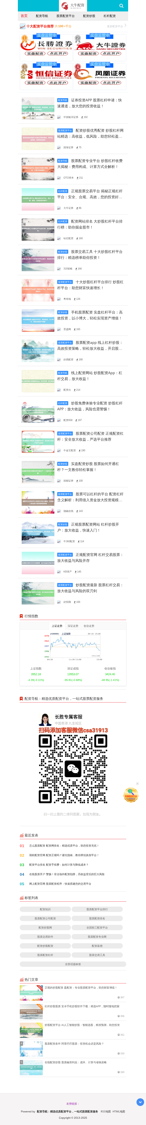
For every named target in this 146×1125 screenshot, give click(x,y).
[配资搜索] (121, 5)
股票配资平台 (65, 16)
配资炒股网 (45, 927)
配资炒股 (89, 16)
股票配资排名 (97, 918)
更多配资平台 (115, 26)
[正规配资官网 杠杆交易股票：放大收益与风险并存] (38, 563)
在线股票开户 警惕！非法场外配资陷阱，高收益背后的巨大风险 (67, 874)
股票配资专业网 (97, 936)
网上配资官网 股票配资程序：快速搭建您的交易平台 (60, 883)
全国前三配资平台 (97, 927)
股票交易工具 (97, 955)
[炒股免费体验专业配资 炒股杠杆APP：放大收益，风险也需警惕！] (38, 411)
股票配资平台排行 (97, 909)
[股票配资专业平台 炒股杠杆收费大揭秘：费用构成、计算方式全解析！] (38, 169)
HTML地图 (119, 1111)
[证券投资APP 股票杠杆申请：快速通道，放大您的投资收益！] (38, 108)
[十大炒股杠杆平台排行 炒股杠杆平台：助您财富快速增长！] (38, 290)
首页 (24, 15)
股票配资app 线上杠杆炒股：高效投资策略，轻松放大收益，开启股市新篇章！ (90, 348)
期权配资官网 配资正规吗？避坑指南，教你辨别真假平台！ (64, 855)
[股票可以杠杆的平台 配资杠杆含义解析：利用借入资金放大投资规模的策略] (38, 502)
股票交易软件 (45, 936)
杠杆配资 (110, 16)
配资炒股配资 (45, 946)
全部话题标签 (73, 964)
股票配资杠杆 (45, 955)
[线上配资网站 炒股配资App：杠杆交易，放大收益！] (38, 381)
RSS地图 (106, 1111)
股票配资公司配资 (45, 918)
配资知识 (45, 909)
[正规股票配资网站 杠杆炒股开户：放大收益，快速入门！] (38, 532)
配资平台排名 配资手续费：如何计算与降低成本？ (59, 864)
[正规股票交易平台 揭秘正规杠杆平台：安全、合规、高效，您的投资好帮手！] (38, 199)
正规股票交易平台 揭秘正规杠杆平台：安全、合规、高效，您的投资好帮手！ (90, 196)
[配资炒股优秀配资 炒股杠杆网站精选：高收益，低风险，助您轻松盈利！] (38, 138)
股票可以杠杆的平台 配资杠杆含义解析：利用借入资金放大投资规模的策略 (90, 500)
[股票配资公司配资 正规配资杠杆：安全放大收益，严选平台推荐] (38, 441)
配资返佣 (97, 946)
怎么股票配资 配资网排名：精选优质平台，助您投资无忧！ (64, 845)
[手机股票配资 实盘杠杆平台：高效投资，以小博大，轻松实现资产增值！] (38, 320)
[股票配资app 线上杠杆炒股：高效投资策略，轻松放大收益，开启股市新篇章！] (38, 350)
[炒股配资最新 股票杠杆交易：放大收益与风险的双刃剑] (38, 593)
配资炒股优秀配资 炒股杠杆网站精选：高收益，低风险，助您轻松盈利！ (90, 136)
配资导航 (42, 16)
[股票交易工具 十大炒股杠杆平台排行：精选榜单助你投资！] (38, 259)
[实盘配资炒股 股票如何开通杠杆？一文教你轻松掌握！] (38, 472)
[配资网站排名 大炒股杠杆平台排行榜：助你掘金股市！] (38, 229)
